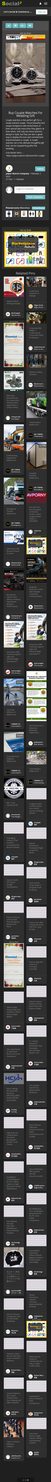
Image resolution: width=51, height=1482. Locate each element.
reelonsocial (39, 347)
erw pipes (15, 419)
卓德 (12, 1068)
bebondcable (16, 1198)
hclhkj (14, 1110)
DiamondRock (17, 565)
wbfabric (15, 1412)
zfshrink (37, 939)
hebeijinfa (38, 1316)
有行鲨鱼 (37, 1148)
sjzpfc (36, 1452)
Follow (40, 168)
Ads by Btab (25, 33)
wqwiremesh (16, 1066)
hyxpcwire (38, 1413)
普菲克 (36, 1454)
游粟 (12, 1244)
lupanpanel (39, 1018)
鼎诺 (35, 864)
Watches (25, 207)
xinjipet (37, 822)
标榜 (12, 1200)
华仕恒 (36, 1415)
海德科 (36, 901)
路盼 (35, 1020)
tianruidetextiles (18, 1026)
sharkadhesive (40, 1146)
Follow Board (38, 208)
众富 (35, 941)
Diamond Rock (17, 563)
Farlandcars (16, 616)
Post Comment (35, 197)
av (35, 533)
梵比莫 (13, 1333)
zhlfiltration (39, 1185)
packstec (38, 899)
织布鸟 (13, 1414)
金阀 (35, 1318)
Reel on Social (40, 349)
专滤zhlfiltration (41, 1188)
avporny (37, 531)
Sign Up (41, 12)
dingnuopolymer (41, 862)
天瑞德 (13, 1028)
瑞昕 (35, 825)
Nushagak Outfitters (20, 313)
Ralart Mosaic (17, 1370)
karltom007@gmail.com (21, 1291)
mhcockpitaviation (42, 663)
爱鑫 (12, 1372)
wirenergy (15, 1242)
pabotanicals (39, 742)
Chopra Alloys (17, 417)
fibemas (14, 1330)
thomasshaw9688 (18, 814)
